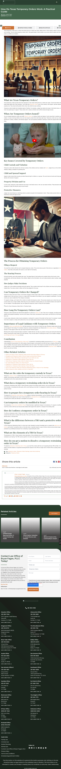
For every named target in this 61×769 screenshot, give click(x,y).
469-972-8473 (34, 642)
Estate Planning (6, 744)
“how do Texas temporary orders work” (20, 341)
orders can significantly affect (16, 326)
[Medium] (11, 496)
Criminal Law (5, 742)
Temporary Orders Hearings (23, 451)
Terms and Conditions (8, 753)
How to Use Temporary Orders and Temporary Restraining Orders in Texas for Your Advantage (27, 367)
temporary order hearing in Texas (19, 395)
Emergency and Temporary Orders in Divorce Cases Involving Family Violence (23, 356)
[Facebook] (4, 496)
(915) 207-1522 (5, 711)
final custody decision (52, 327)
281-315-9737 (5, 628)
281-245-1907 (5, 697)
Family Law (4, 739)
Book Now (60, 541)
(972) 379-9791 (5, 725)
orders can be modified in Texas (18, 405)
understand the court (35, 396)
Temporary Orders (15, 453)
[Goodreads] (9, 496)
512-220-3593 (5, 655)
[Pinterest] (16, 496)
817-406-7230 (34, 683)
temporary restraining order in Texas (18, 445)
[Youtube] (14, 496)
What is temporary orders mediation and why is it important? (19, 369)
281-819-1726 (34, 628)
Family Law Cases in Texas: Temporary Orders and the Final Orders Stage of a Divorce (25, 354)
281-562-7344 (5, 614)
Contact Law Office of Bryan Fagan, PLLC (13, 749)
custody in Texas (13, 375)
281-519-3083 (34, 614)
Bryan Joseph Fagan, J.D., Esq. (21, 476)
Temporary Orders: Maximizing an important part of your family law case (22, 357)
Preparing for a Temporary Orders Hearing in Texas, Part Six (19, 364)
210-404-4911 (5, 669)
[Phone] (12, 496)
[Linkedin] (6, 496)
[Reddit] (17, 496)
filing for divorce (28, 116)
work (47, 167)
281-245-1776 (34, 697)
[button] (54, 462)
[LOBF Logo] (30, 602)
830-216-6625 (34, 655)
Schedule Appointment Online (10, 756)
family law (38, 312)
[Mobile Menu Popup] (56, 2)
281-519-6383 (5, 642)
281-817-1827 (5, 683)
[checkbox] (44, 581)
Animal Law (4, 746)
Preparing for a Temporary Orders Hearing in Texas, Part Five (19, 359)
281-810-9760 (31, 608)
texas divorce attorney (35, 451)
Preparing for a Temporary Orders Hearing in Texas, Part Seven (20, 366)
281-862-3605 (34, 669)
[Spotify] (21, 496)
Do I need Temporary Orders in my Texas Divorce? (17, 362)
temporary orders (34, 104)
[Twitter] (7, 496)
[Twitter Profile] (36, 748)
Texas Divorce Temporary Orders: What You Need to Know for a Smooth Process (24, 361)
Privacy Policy (5, 751)
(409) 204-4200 (35, 711)
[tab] (8, 28)
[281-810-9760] (26, 608)
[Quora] (19, 496)
